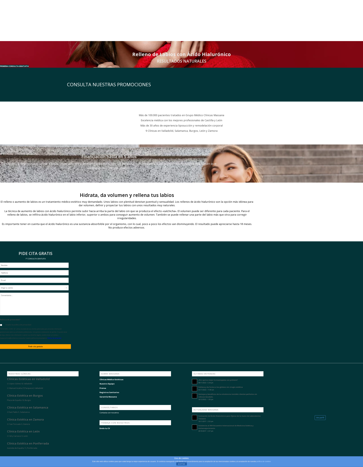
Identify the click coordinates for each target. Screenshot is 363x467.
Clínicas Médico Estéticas (111, 379)
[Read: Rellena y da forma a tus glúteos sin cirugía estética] (194, 388)
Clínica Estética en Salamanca (27, 407)
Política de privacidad (10, 319)
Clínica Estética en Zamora (25, 419)
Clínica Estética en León (23, 431)
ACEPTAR (181, 464)
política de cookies (264, 461)
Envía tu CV (105, 428)
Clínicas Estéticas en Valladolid (28, 379)
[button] (14, 66)
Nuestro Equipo (107, 383)
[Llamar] (14, 453)
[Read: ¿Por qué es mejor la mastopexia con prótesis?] (194, 381)
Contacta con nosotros (109, 412)
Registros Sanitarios (109, 392)
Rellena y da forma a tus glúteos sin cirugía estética (220, 387)
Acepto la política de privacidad (18, 325)
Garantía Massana (108, 396)
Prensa (103, 388)
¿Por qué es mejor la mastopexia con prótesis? (218, 380)
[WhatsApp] (6, 453)
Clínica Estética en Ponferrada (28, 443)
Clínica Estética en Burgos (25, 395)
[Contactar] (23, 453)
